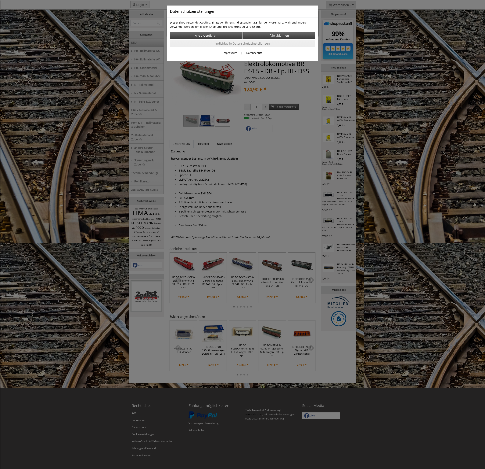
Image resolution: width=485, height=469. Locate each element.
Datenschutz (254, 53)
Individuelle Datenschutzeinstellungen (242, 43)
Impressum (230, 53)
